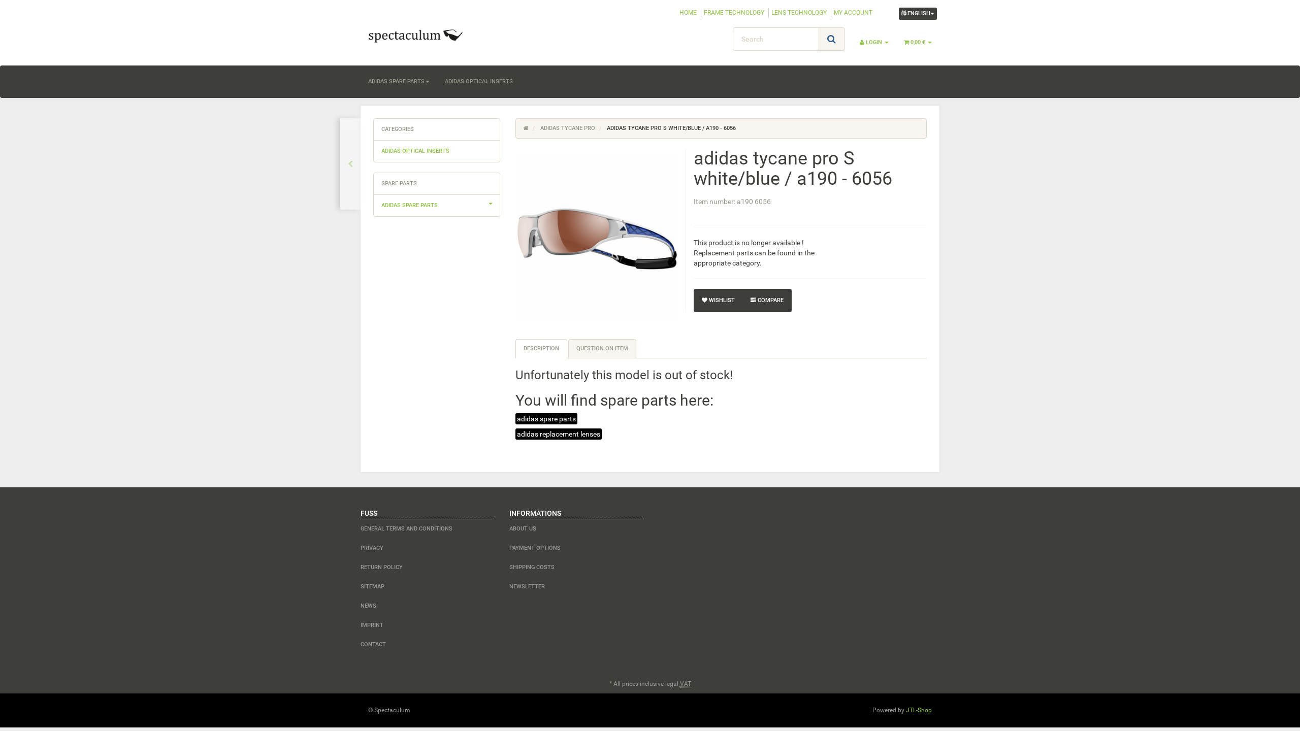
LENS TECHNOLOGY (799, 12)
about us (522, 528)
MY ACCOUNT (853, 12)
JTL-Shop (919, 710)
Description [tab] (541, 348)
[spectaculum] (452, 35)
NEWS (368, 606)
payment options (535, 548)
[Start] (526, 128)
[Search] (831, 39)
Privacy (372, 548)
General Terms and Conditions (406, 528)
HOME (688, 12)
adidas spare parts (396, 81)
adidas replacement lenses (558, 434)
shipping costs (532, 567)
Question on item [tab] (602, 348)
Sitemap (372, 586)
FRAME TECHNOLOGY (734, 12)
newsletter (527, 586)
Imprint (372, 625)
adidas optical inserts (479, 81)
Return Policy (382, 567)
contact (373, 644)
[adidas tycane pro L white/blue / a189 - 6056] (350, 164)
